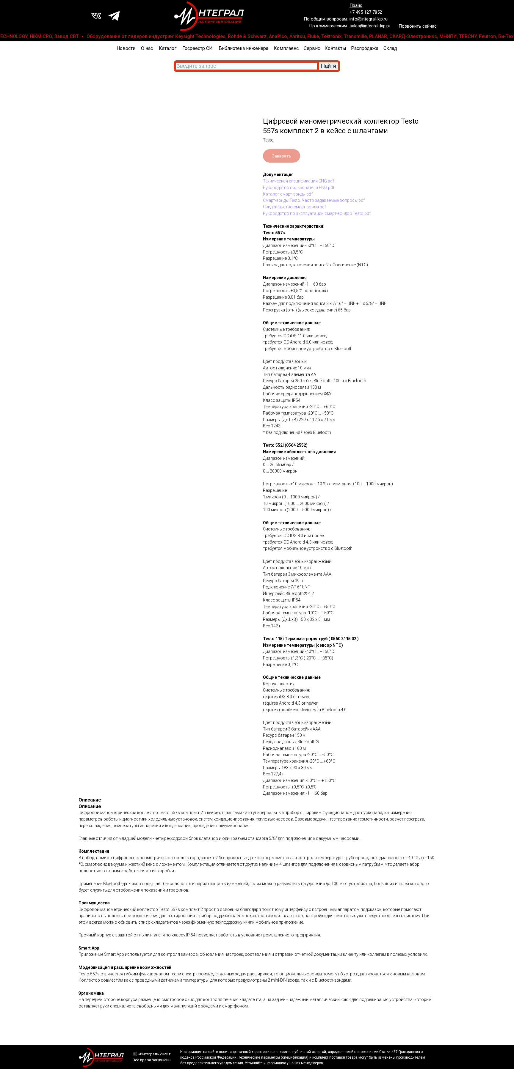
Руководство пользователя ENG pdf (298, 187)
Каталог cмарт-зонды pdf (288, 194)
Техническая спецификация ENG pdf (298, 181)
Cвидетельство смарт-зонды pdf (294, 206)
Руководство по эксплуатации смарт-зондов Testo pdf (317, 213)
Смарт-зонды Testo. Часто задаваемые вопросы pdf (314, 200)
